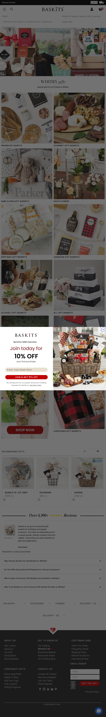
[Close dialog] (103, 329)
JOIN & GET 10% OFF (26, 377)
